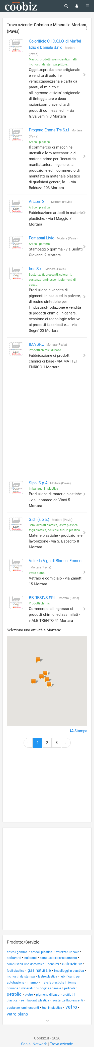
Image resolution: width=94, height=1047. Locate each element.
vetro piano (17, 1014)
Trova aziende (61, 1044)
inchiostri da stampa (21, 976)
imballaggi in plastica (69, 970)
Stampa (80, 731)
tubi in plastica (52, 1007)
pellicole (69, 988)
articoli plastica (41, 952)
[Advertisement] (47, 425)
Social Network (34, 1044)
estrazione (72, 963)
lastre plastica (47, 976)
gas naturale (39, 970)
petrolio (14, 994)
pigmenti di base (47, 994)
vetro (71, 1007)
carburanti (14, 958)
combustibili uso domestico (25, 964)
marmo (33, 982)
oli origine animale (48, 988)
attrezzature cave (67, 952)
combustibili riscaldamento (58, 958)
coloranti (30, 958)
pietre (29, 994)
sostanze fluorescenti (67, 1000)
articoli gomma (17, 952)
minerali (27, 988)
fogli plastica (15, 970)
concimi (53, 964)
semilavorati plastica (35, 1000)
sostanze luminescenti (23, 1007)
